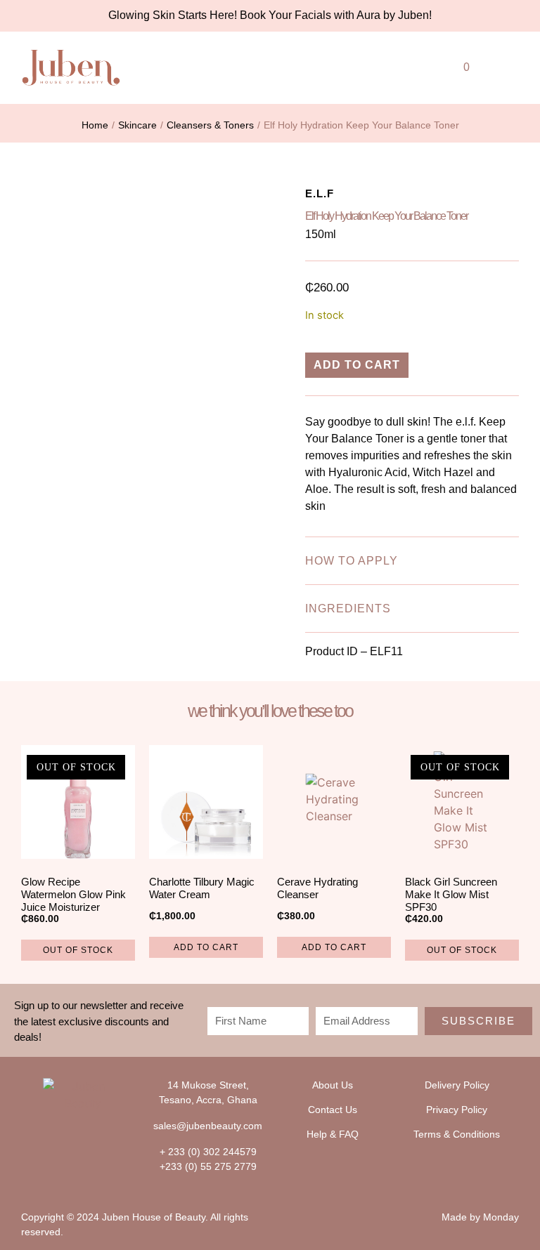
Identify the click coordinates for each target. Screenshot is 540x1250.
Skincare (137, 125)
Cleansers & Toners (210, 125)
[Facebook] (69, 1138)
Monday (501, 1217)
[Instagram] (97, 1138)
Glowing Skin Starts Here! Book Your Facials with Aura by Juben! (270, 15)
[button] (396, 64)
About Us (332, 1085)
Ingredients (348, 608)
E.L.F (319, 193)
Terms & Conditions (456, 1134)
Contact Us (332, 1109)
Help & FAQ (333, 1134)
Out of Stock (78, 950)
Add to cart (357, 365)
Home (95, 125)
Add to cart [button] (206, 947)
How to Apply (351, 561)
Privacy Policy (456, 1109)
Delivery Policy (457, 1085)
